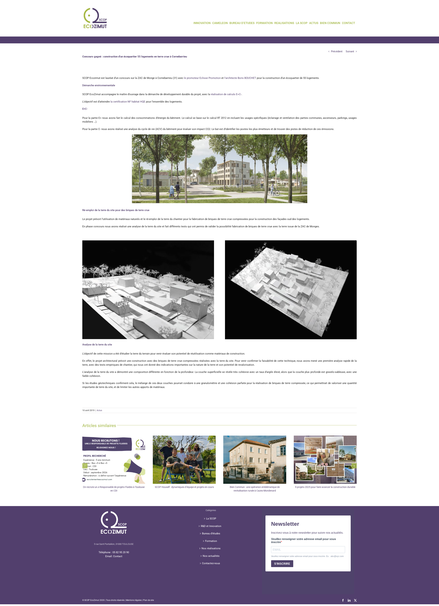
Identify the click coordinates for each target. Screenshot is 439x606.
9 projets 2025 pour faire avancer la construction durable (325, 487)
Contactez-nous (211, 563)
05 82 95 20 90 (120, 552)
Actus (99, 410)
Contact (117, 556)
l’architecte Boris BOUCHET (240, 78)
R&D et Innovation (211, 526)
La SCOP (211, 518)
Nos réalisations (211, 548)
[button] (84, 465)
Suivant (350, 51)
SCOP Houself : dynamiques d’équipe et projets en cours (184, 487)
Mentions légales (133, 600)
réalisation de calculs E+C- (226, 94)
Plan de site (148, 600)
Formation (211, 541)
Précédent (336, 51)
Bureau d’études (211, 533)
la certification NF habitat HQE (127, 101)
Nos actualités (211, 555)
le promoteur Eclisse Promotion (202, 78)
